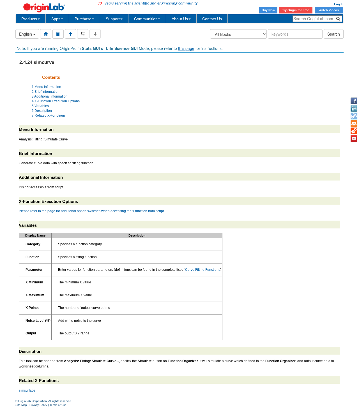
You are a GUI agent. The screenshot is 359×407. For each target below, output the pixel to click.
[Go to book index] (58, 34)
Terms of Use (58, 404)
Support (113, 19)
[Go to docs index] (45, 34)
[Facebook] (354, 101)
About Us (180, 19)
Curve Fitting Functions (202, 270)
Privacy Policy (38, 404)
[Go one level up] (70, 34)
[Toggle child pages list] (95, 34)
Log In (339, 4)
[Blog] (354, 116)
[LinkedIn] (354, 108)
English (26, 34)
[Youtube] (354, 138)
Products (29, 19)
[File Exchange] (354, 131)
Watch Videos (329, 10)
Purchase (83, 19)
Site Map (21, 404)
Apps (55, 19)
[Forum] (354, 123)
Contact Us (212, 19)
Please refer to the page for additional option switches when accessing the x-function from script (91, 211)
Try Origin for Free (295, 10)
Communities (145, 19)
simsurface (27, 390)
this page (186, 48)
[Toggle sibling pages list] (82, 34)
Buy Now (268, 10)
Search (333, 34)
